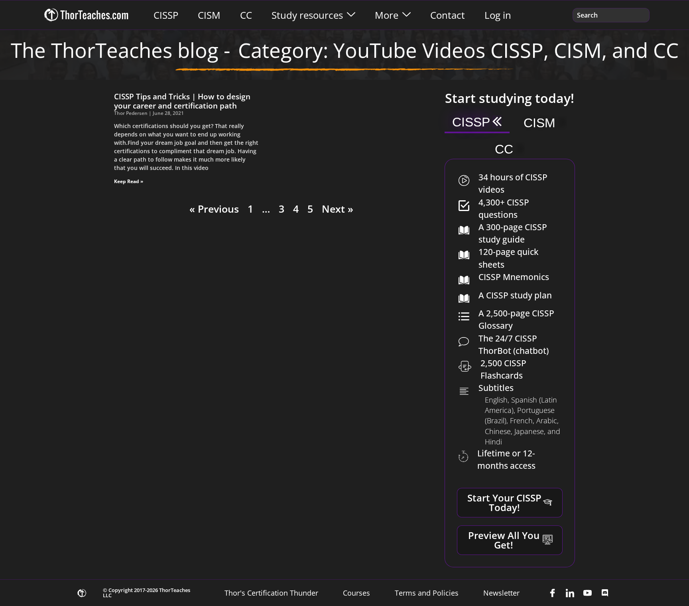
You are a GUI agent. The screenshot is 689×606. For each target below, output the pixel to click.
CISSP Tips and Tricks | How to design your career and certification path (182, 101)
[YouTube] (587, 593)
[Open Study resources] (351, 15)
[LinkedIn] (570, 593)
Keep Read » (128, 181)
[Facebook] (552, 593)
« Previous (214, 208)
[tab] (477, 123)
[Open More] (406, 15)
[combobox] (611, 15)
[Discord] (605, 593)
